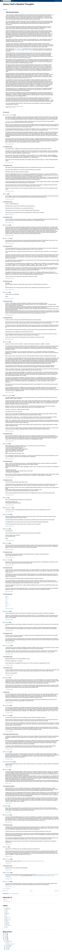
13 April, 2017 (8, 863)
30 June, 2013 (8, 844)
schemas (7, 922)
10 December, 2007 (9, 477)
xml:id (6, 927)
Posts (5, 899)
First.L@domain (27, 49)
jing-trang (7, 913)
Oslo (6, 918)
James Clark (7, 238)
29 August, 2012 (8, 822)
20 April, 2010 (8, 766)
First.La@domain (18, 49)
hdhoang (6, 443)
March (7, 949)
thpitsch (6, 806)
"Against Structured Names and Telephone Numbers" (33, 861)
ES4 (6, 910)
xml (6, 926)
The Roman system (9, 121)
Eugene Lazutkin (8, 395)
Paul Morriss (7, 514)
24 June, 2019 (8, 886)
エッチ (6, 601)
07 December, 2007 (9, 144)
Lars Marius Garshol (8, 114)
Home (31, 890)
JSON (6, 914)
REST (6, 921)
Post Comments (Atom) (14, 893)
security (7, 923)
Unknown (6, 225)
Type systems (8, 925)
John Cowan (7, 859)
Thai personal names (9, 944)
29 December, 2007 (9, 565)
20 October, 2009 (9, 759)
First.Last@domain (18, 48)
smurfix (6, 846)
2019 (5, 934)
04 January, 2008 (9, 591)
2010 (5, 936)
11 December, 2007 (9, 505)
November (8, 945)
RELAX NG (7, 919)
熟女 (6, 602)
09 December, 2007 (9, 392)
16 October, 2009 (9, 619)
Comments (6, 901)
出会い (6, 596)
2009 (5, 937)
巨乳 (6, 597)
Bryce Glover (7, 872)
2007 (5, 940)
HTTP (6, 911)
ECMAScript (8, 909)
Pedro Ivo (6, 769)
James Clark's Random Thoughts (18, 4)
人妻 (6, 606)
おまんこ (7, 603)
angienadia (6, 611)
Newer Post (5, 890)
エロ (6, 600)
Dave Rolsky (7, 715)
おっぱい (7, 598)
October (7, 946)
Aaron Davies (7, 645)
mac (6, 916)
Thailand (13, 107)
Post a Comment (6, 888)
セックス (7, 605)
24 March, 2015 (8, 856)
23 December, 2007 (9, 549)
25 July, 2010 (8, 812)
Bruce (5, 193)
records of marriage (8, 761)
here (19, 754)
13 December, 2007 (9, 526)
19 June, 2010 (8, 783)
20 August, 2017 (8, 878)
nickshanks (6, 814)
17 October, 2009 (9, 689)
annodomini (7, 705)
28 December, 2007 (9, 557)
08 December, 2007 (9, 214)
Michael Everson (8, 507)
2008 (5, 938)
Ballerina (7, 907)
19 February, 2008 (9, 608)
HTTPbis (7, 942)
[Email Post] (21, 106)
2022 (5, 933)
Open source (8, 917)
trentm (5, 497)
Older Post (57, 890)
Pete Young (6, 751)
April (6, 947)
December (8, 941)
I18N (10, 107)
